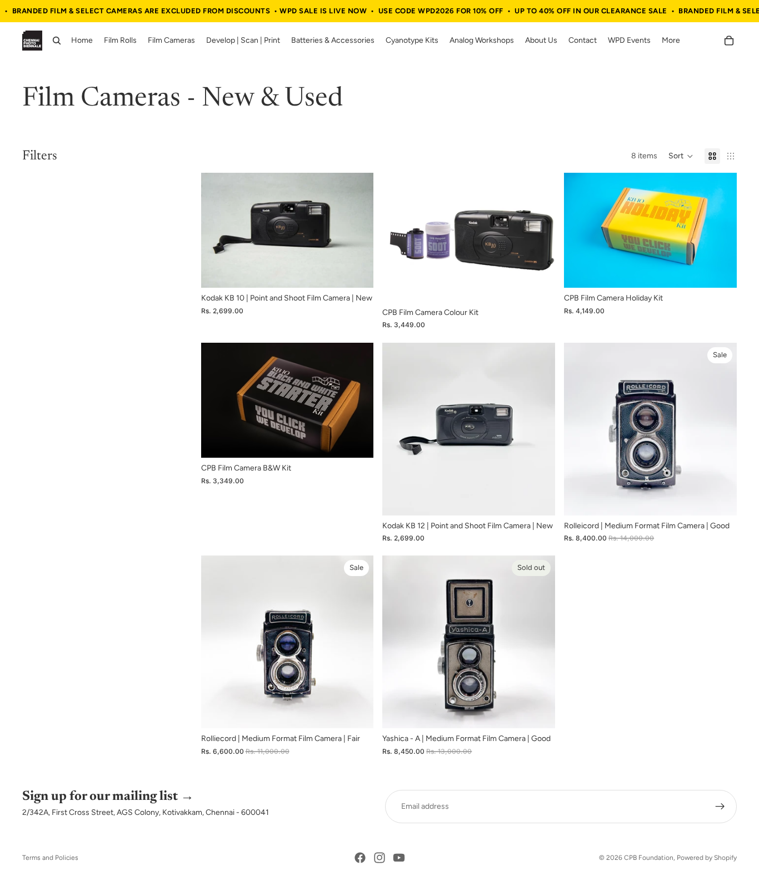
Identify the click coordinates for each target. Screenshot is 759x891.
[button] (680, 156)
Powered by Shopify (707, 858)
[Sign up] (720, 806)
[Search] (56, 41)
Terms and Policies (50, 858)
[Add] (357, 271)
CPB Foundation (648, 858)
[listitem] (671, 41)
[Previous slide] (217, 230)
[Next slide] (356, 230)
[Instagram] (379, 857)
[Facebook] (360, 857)
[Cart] (729, 41)
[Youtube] (399, 857)
